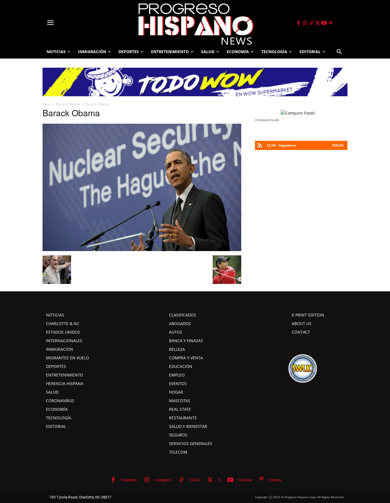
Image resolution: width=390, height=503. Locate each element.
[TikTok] (311, 23)
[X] (318, 23)
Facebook (129, 479)
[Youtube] (324, 23)
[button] (339, 52)
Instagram (163, 479)
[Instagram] (305, 23)
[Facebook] (298, 23)
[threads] (330, 23)
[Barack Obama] (142, 249)
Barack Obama (68, 104)
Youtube (245, 479)
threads (275, 479)
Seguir (337, 145)
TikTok (194, 479)
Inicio (47, 104)
